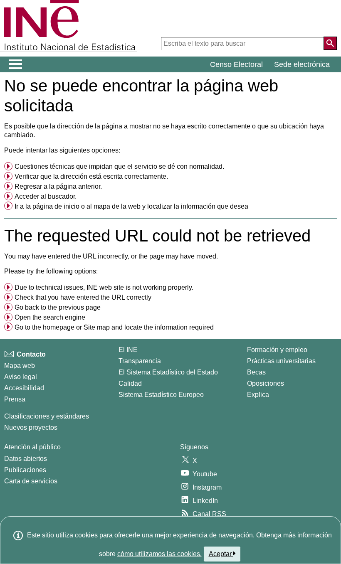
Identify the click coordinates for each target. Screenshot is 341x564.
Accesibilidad (24, 388)
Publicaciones (25, 469)
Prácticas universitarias (281, 361)
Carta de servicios (30, 481)
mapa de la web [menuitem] (117, 206)
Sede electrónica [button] (302, 64)
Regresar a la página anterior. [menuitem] (58, 186)
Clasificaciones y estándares (46, 416)
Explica (258, 394)
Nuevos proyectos (30, 427)
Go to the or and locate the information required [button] (114, 327)
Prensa (14, 399)
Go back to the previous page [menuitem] (58, 307)
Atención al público (32, 447)
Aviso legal (20, 376)
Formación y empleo (277, 349)
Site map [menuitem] (97, 327)
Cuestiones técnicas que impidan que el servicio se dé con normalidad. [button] (119, 166)
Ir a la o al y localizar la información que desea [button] (131, 206)
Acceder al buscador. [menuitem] (46, 196)
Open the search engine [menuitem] (50, 317)
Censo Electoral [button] (236, 64)
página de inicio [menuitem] (55, 206)
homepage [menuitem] (58, 327)
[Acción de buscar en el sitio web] (330, 43)
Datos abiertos (25, 458)
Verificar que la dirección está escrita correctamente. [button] (91, 176)
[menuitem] (170, 167)
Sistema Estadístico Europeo (161, 394)
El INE (128, 349)
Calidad (130, 383)
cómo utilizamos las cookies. (159, 553)
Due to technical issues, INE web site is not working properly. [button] (104, 287)
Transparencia (140, 361)
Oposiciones (265, 383)
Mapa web (19, 365)
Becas (256, 372)
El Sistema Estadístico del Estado (168, 372)
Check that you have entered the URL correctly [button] (83, 297)
